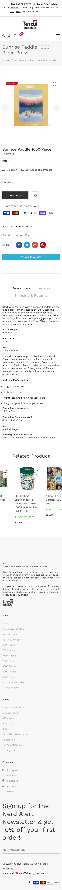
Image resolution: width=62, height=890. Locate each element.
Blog (4, 729)
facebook (12, 775)
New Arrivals (9, 634)
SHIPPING (15, 7)
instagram (12, 770)
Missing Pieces (10, 713)
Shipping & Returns (13, 707)
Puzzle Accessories (13, 682)
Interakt (39, 873)
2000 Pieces (9, 661)
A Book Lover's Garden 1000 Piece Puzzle (44, 499)
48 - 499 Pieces (11, 639)
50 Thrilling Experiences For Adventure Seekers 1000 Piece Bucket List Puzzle (14, 503)
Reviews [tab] (43, 288)
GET (18, 11)
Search (6, 623)
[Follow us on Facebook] (19, 245)
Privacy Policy (10, 750)
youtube (12, 786)
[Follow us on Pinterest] (43, 245)
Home (5, 60)
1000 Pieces (9, 655)
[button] (31, 257)
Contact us (8, 739)
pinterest (12, 780)
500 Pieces (8, 644)
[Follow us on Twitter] (27, 245)
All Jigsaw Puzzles (13, 629)
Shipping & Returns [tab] (31, 295)
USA (12, 11)
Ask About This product (38, 170)
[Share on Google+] (35, 245)
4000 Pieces (9, 671)
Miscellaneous (10, 687)
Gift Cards (8, 718)
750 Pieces (8, 650)
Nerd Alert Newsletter (15, 734)
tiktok (10, 791)
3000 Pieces (9, 666)
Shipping (11, 170)
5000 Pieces (9, 677)
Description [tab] (21, 288)
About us (7, 723)
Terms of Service (12, 744)
